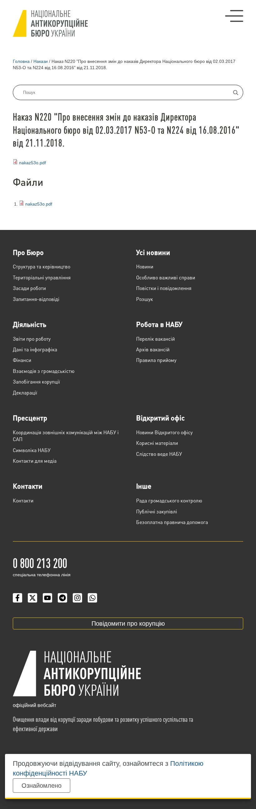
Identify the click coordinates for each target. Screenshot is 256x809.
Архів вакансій (153, 349)
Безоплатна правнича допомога (172, 522)
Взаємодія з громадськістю (44, 371)
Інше (143, 485)
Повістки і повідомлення (163, 288)
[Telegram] (62, 598)
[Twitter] (32, 598)
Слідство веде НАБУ (159, 453)
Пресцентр (30, 417)
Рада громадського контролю (169, 500)
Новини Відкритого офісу (164, 432)
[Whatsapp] (92, 598)
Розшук (144, 299)
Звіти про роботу (32, 338)
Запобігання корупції (36, 381)
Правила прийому (156, 360)
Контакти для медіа (35, 460)
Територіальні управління (42, 277)
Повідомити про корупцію (128, 623)
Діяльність (29, 324)
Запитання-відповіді (36, 299)
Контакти (27, 485)
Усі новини (153, 252)
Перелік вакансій (155, 338)
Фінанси (22, 360)
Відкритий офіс (160, 417)
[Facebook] (17, 598)
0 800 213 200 (40, 562)
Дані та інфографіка (35, 349)
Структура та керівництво (41, 266)
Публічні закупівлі (156, 511)
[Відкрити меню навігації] (234, 16)
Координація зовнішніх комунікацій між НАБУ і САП (66, 435)
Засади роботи (29, 288)
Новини (144, 266)
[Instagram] (77, 598)
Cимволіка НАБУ (32, 450)
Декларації (25, 392)
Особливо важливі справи (165, 277)
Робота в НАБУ (159, 324)
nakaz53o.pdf (32, 162)
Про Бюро (28, 252)
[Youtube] (47, 598)
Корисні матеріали (157, 443)
